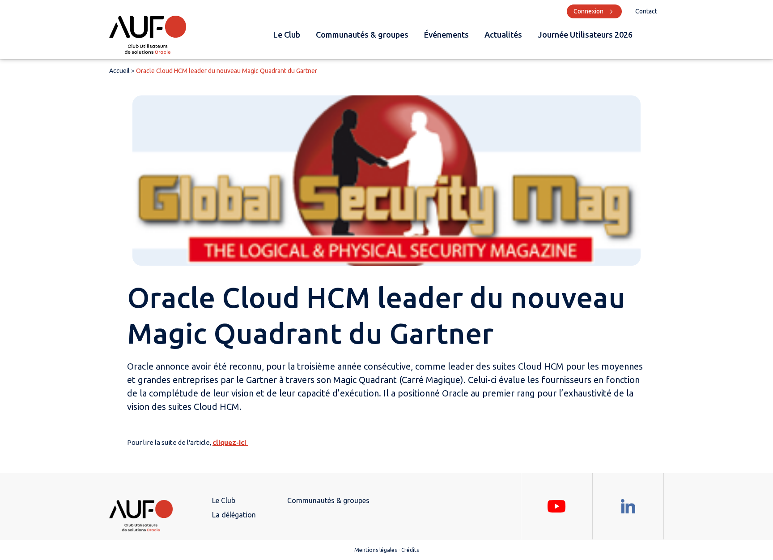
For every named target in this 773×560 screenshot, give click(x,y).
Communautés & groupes (362, 34)
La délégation (234, 515)
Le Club (286, 34)
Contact (646, 11)
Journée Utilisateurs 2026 (585, 34)
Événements (446, 34)
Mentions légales (375, 550)
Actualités (503, 34)
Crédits (410, 550)
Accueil (119, 70)
